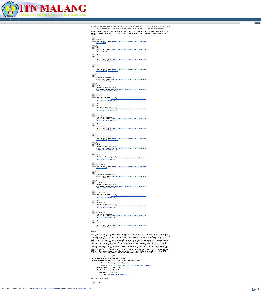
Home (4, 20)
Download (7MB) (101, 197)
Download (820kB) (101, 71)
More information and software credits (82, 288)
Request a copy (112, 61)
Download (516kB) (101, 51)
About (12, 20)
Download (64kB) (101, 110)
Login (2, 23)
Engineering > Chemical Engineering (118, 263)
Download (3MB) (101, 187)
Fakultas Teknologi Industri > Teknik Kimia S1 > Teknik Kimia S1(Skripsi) (129, 265)
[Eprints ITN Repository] (43, 18)
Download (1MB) (101, 61)
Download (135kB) (101, 130)
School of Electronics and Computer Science (46, 288)
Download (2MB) (101, 43)
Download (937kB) (101, 120)
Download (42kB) (101, 159)
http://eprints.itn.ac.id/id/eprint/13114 (118, 274)
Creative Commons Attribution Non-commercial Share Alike (128, 41)
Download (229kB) (101, 140)
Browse (20, 20)
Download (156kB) (101, 168)
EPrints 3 (21, 288)
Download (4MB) (101, 207)
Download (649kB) (101, 81)
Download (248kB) (101, 149)
